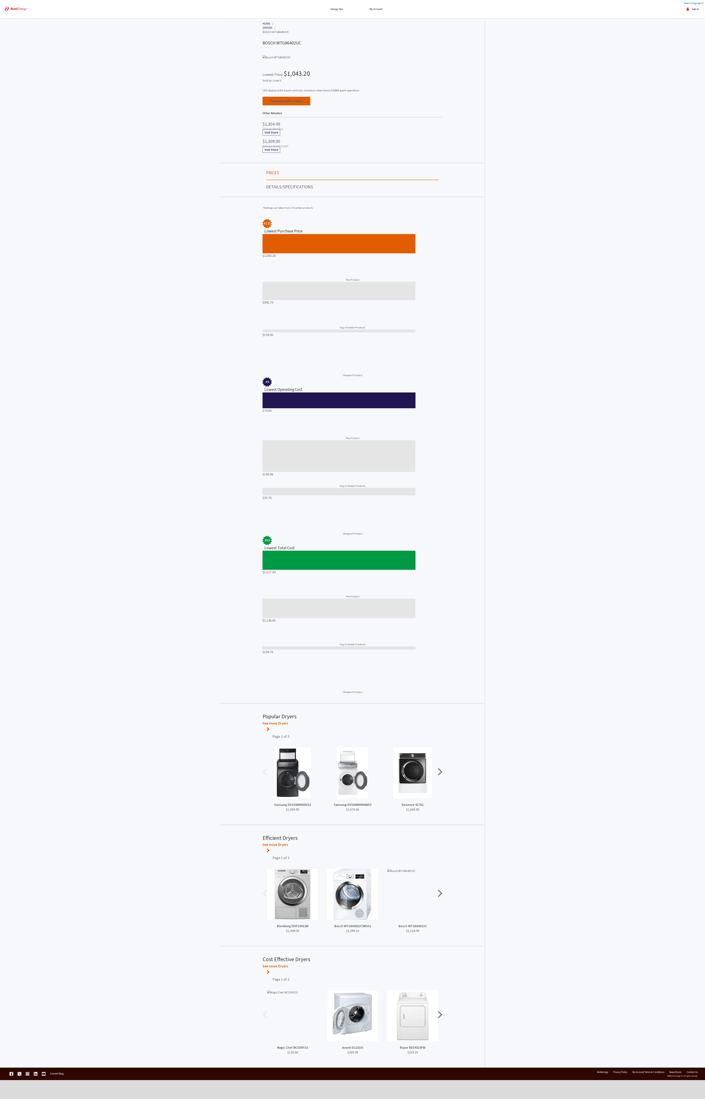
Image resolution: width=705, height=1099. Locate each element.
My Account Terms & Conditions (648, 1072)
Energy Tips (337, 9)
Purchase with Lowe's (286, 101)
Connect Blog (57, 1073)
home (266, 24)
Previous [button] (265, 771)
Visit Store (271, 132)
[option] (293, 778)
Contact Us (692, 1072)
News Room (675, 1072)
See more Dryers (275, 723)
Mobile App (602, 1072)
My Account (376, 9)
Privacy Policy (620, 1072)
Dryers (267, 28)
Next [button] (440, 771)
